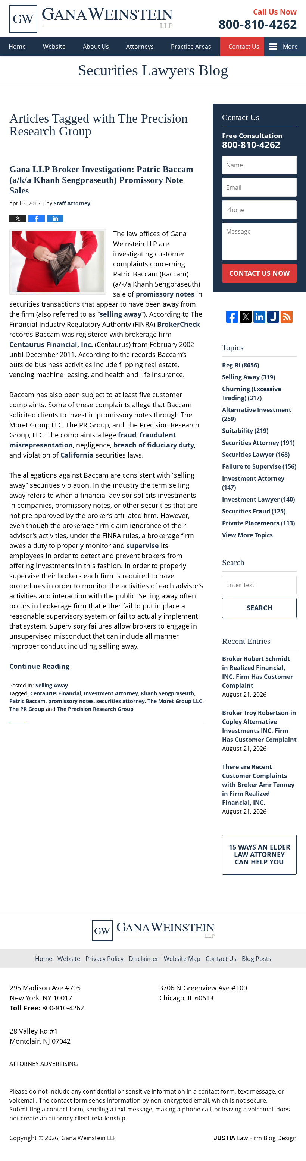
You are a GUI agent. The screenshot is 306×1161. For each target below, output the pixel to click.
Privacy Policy (104, 959)
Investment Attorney (111, 693)
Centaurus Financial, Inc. (51, 344)
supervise (143, 545)
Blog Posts (256, 959)
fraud (127, 434)
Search (259, 607)
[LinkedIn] (259, 316)
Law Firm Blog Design (255, 1138)
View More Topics (247, 535)
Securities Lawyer (256, 454)
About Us (96, 46)
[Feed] (286, 316)
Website (54, 46)
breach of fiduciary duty (153, 444)
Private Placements (258, 523)
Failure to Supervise (259, 466)
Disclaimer (144, 959)
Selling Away (51, 685)
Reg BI (240, 365)
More (290, 46)
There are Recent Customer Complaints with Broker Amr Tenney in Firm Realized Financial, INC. (258, 785)
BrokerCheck (178, 324)
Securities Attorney (258, 443)
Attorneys (140, 46)
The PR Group (26, 708)
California (77, 454)
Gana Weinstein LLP (89, 1138)
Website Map (182, 959)
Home (17, 46)
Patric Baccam (27, 701)
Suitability (245, 431)
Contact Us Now (259, 273)
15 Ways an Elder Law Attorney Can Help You (259, 854)
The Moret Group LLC (174, 701)
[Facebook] (232, 316)
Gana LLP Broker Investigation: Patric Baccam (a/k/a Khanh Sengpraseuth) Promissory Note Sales (101, 180)
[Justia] (273, 316)
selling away (120, 314)
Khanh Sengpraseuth (167, 693)
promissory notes (165, 294)
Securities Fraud (253, 511)
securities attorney (120, 701)
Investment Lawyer (258, 499)
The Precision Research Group (95, 708)
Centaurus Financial (55, 693)
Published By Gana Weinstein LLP (258, 19)
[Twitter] (246, 316)
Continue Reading (39, 666)
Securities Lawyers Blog (91, 19)
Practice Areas (191, 46)
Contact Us (243, 46)
